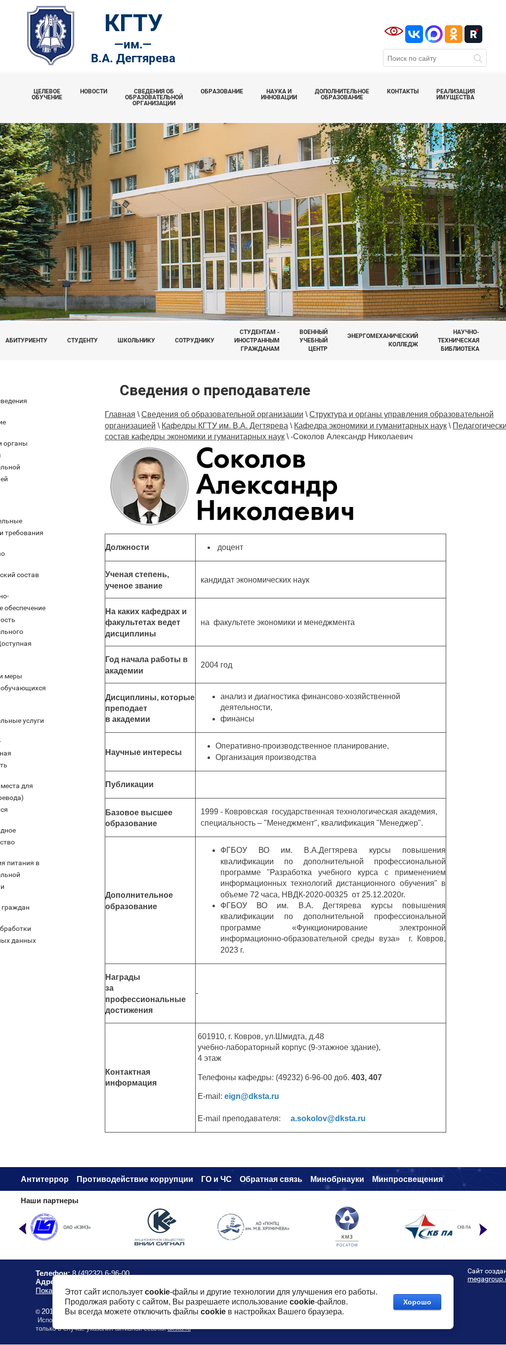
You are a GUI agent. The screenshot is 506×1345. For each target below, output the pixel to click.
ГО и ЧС (216, 1179)
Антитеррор (45, 1179)
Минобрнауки (337, 1179)
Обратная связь (271, 1179)
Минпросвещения (407, 1179)
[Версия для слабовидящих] (393, 31)
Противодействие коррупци (132, 1179)
